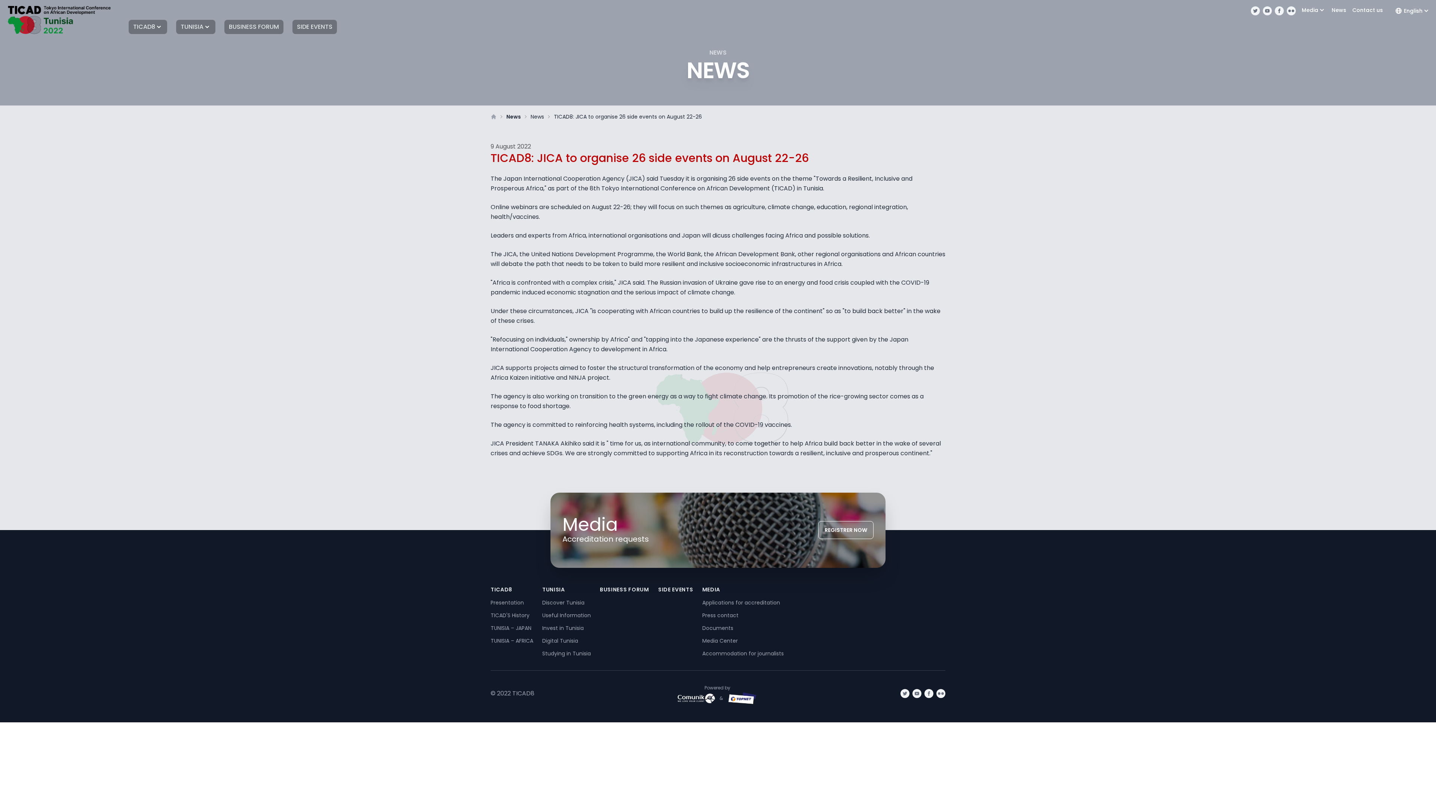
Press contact (720, 615)
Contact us (1367, 10)
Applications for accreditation (741, 602)
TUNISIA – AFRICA (512, 641)
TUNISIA (192, 26)
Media (1310, 10)
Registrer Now (846, 530)
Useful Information (566, 615)
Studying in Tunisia (566, 653)
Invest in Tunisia (563, 628)
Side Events (314, 26)
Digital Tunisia (560, 641)
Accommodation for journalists (743, 653)
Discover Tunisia (563, 602)
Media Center (720, 641)
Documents (717, 628)
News (1339, 10)
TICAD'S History (510, 615)
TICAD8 (144, 26)
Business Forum (254, 26)
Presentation (507, 602)
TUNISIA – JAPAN (511, 628)
